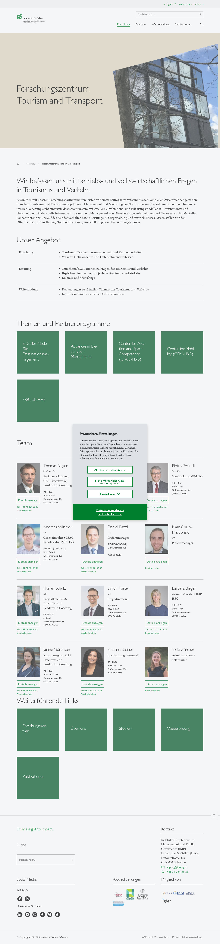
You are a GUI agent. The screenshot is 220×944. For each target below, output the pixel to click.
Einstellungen (108, 494)
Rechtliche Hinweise (110, 514)
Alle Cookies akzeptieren (110, 470)
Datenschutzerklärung (110, 510)
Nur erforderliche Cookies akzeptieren (110, 482)
